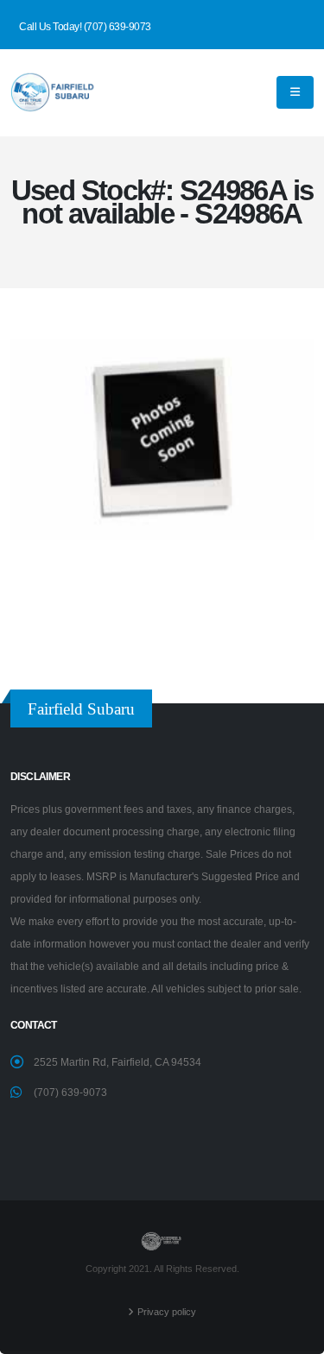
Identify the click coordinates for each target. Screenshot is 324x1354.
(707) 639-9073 (70, 1092)
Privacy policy (166, 1312)
